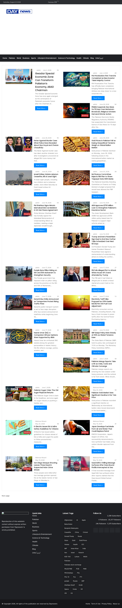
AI (77, 520)
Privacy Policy (107, 604)
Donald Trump (69, 536)
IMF (65, 548)
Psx (74, 577)
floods (80, 536)
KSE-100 (67, 556)
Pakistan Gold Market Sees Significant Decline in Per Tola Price (104, 395)
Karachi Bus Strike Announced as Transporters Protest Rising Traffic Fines (46, 301)
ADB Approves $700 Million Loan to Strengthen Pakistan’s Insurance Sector (104, 207)
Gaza (66, 540)
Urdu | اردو (99, 58)
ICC (83, 544)
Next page (6, 496)
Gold (73, 540)
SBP (82, 581)
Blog (92, 58)
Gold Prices (83, 540)
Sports (33, 58)
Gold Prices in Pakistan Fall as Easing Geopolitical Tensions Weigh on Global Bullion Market (104, 144)
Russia (75, 581)
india (84, 548)
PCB (77, 569)
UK (82, 589)
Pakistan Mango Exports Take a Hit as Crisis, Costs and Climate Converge (104, 363)
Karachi (81, 552)
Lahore (77, 556)
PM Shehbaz (68, 573)
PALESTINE (68, 569)
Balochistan (68, 524)
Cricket (85, 532)
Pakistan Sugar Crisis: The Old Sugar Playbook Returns (46, 391)
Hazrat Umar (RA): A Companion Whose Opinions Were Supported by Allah (46, 335)
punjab (66, 581)
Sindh (81, 585)
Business (26, 58)
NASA (85, 556)
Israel (73, 552)
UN (65, 593)
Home (5, 58)
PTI (81, 577)
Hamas (66, 544)
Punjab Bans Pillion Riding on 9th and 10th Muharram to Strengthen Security (45, 272)
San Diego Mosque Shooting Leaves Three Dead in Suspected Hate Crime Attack (45, 466)
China (77, 532)
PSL (78, 573)
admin (39, 70)
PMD (84, 569)
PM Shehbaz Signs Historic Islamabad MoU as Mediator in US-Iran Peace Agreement (46, 207)
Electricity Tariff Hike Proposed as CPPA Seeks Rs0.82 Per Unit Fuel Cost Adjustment (102, 302)
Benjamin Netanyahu (71, 528)
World (19, 58)
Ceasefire (67, 532)
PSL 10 (66, 577)
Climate (86, 58)
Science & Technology (66, 58)
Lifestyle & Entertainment (47, 58)
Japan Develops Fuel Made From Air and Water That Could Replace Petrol (103, 428)
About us (116, 604)
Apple (84, 520)
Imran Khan (75, 548)
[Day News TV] (19, 11)
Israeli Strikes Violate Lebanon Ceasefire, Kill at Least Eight (46, 175)
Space (66, 589)
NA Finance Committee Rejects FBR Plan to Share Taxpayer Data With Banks (102, 176)
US (72, 593)
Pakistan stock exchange (72, 565)
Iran (65, 552)
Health (78, 58)
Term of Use (95, 604)
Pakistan (12, 58)
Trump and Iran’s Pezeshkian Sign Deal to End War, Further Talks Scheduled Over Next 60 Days (104, 240)
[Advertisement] (61, 36)
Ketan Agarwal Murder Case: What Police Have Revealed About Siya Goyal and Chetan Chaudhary (46, 144)
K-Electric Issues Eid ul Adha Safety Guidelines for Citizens (46, 427)
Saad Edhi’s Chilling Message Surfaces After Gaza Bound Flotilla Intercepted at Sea (103, 465)
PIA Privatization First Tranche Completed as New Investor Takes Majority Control (104, 78)
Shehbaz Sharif (69, 585)
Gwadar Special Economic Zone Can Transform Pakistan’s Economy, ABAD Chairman (44, 82)
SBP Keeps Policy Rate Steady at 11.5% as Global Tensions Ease (104, 335)
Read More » (41, 108)
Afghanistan (68, 520)
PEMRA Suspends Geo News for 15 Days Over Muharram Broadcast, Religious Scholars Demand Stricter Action (104, 110)
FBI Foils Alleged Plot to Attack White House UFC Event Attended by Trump (104, 272)
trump (75, 589)
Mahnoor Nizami (98, 387)
